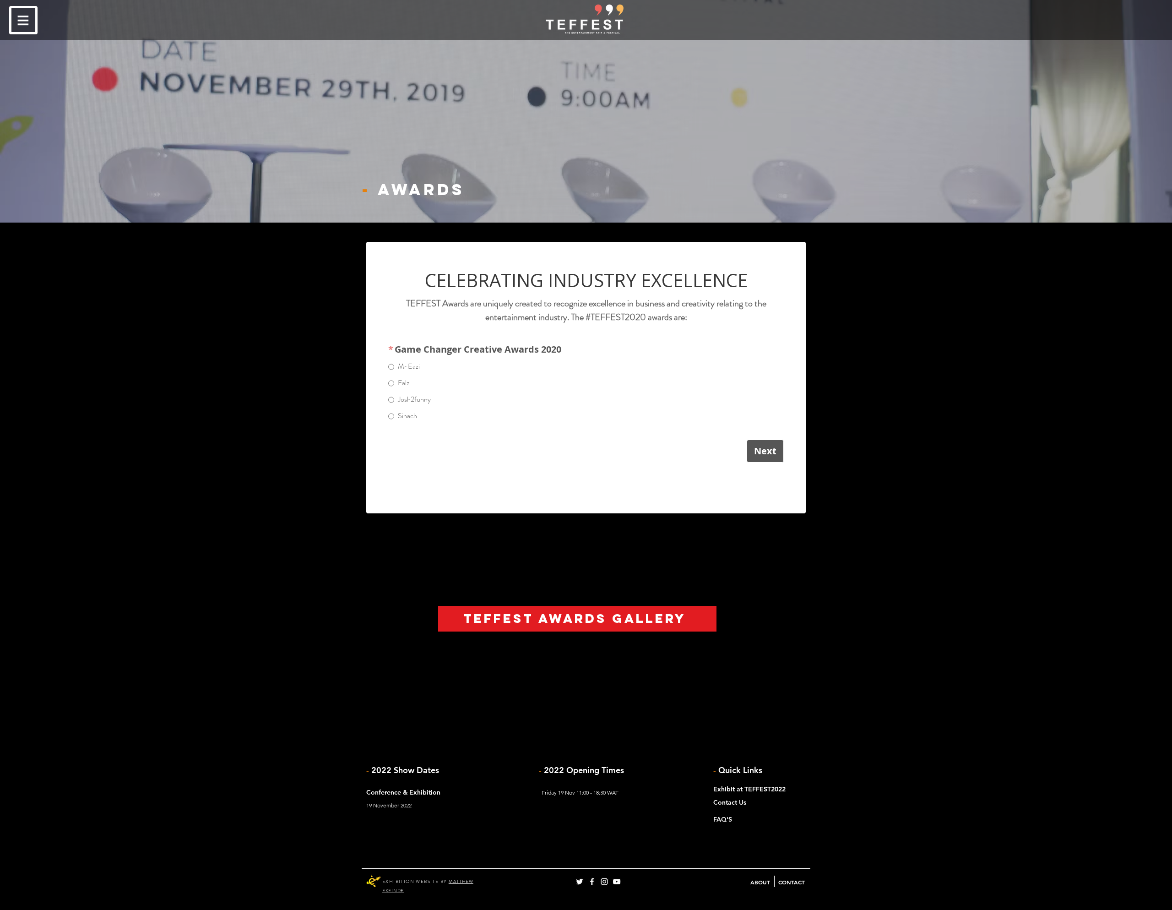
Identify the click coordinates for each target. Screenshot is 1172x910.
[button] (23, 20)
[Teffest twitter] (579, 881)
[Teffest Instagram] (604, 881)
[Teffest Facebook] (592, 881)
